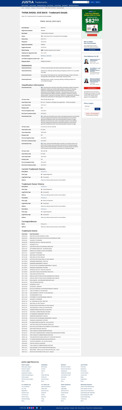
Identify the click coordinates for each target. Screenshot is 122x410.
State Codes (44, 388)
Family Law (43, 377)
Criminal (43, 369)
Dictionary (83, 367)
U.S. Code (24, 388)
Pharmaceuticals (40, 7)
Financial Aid (84, 371)
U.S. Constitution (26, 386)
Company (72, 408)
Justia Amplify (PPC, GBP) (87, 394)
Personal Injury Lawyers (27, 379)
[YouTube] (29, 408)
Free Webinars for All (91, 56)
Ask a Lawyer (33, 5)
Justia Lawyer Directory (86, 388)
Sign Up (97, 2)
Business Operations (66, 369)
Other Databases (66, 384)
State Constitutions (46, 386)
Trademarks (27, 7)
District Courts (25, 397)
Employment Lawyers (27, 373)
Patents (63, 394)
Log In (92, 2)
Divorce (43, 371)
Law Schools (50, 5)
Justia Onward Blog (85, 397)
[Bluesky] (37, 408)
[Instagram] (33, 408)
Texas (42, 399)
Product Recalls (64, 392)
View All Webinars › (92, 88)
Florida (43, 394)
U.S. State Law (45, 384)
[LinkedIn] (27, 408)
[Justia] (28, 2)
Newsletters (65, 5)
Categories (33, 7)
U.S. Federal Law (26, 384)
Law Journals (84, 375)
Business (63, 365)
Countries (63, 399)
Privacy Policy (89, 408)
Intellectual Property (66, 373)
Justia (23, 7)
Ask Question (92, 49)
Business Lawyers (26, 369)
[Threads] (35, 408)
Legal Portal (66, 408)
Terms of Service (81, 408)
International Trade (65, 375)
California (43, 392)
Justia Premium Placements (87, 390)
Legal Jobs (63, 386)
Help (76, 408)
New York (43, 397)
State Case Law (44, 390)
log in (45, 180)
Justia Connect (59, 408)
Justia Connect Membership (87, 386)
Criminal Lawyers (26, 371)
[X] (38, 408)
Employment (64, 371)
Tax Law (63, 379)
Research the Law (41, 5)
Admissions (83, 369)
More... (23, 381)
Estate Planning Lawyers (27, 375)
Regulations (24, 390)
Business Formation (66, 367)
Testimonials (84, 399)
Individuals (44, 365)
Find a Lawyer (25, 5)
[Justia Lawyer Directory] (40, 408)
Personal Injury (45, 379)
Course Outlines (84, 373)
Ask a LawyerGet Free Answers (90, 42)
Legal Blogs (64, 388)
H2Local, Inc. (44, 171)
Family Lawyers (25, 377)
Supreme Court (25, 392)
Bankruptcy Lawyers (26, 367)
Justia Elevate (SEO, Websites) (88, 392)
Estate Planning (45, 375)
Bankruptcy (44, 367)
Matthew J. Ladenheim (46, 55)
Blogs (82, 377)
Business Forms (65, 390)
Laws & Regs (58, 5)
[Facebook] (31, 408)
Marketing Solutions (74, 5)
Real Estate (63, 377)
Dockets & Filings (26, 399)
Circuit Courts (25, 394)
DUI (42, 373)
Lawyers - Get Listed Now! (92, 113)
